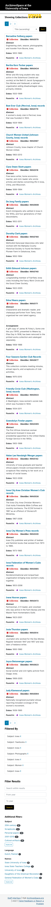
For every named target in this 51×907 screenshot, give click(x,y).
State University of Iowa (17, 862)
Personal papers (14, 833)
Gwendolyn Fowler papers (19, 420)
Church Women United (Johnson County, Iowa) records (22, 136)
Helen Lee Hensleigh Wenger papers (24, 455)
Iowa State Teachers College (19, 866)
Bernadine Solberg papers (19, 36)
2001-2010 (11, 836)
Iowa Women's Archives (30, 58)
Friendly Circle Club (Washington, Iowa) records (23, 390)
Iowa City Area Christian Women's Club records (25, 492)
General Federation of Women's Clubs (23, 877)
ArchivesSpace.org (35, 898)
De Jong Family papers (17, 201)
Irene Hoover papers (16, 597)
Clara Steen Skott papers (18, 166)
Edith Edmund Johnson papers (21, 268)
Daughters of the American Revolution (23, 874)
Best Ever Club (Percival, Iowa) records (25, 105)
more (8, 845)
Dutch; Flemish (12, 854)
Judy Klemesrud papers (17, 690)
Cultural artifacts (14, 840)
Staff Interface (14, 898)
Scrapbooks (12, 829)
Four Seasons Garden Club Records (23, 356)
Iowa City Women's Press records (22, 530)
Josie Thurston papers (17, 629)
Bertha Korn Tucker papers (19, 65)
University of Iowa (14, 870)
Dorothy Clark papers (16, 233)
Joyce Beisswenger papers (19, 661)
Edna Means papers (16, 300)
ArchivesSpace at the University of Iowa (18, 7)
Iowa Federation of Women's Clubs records (23, 564)
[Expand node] (48, 12)
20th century (12, 825)
